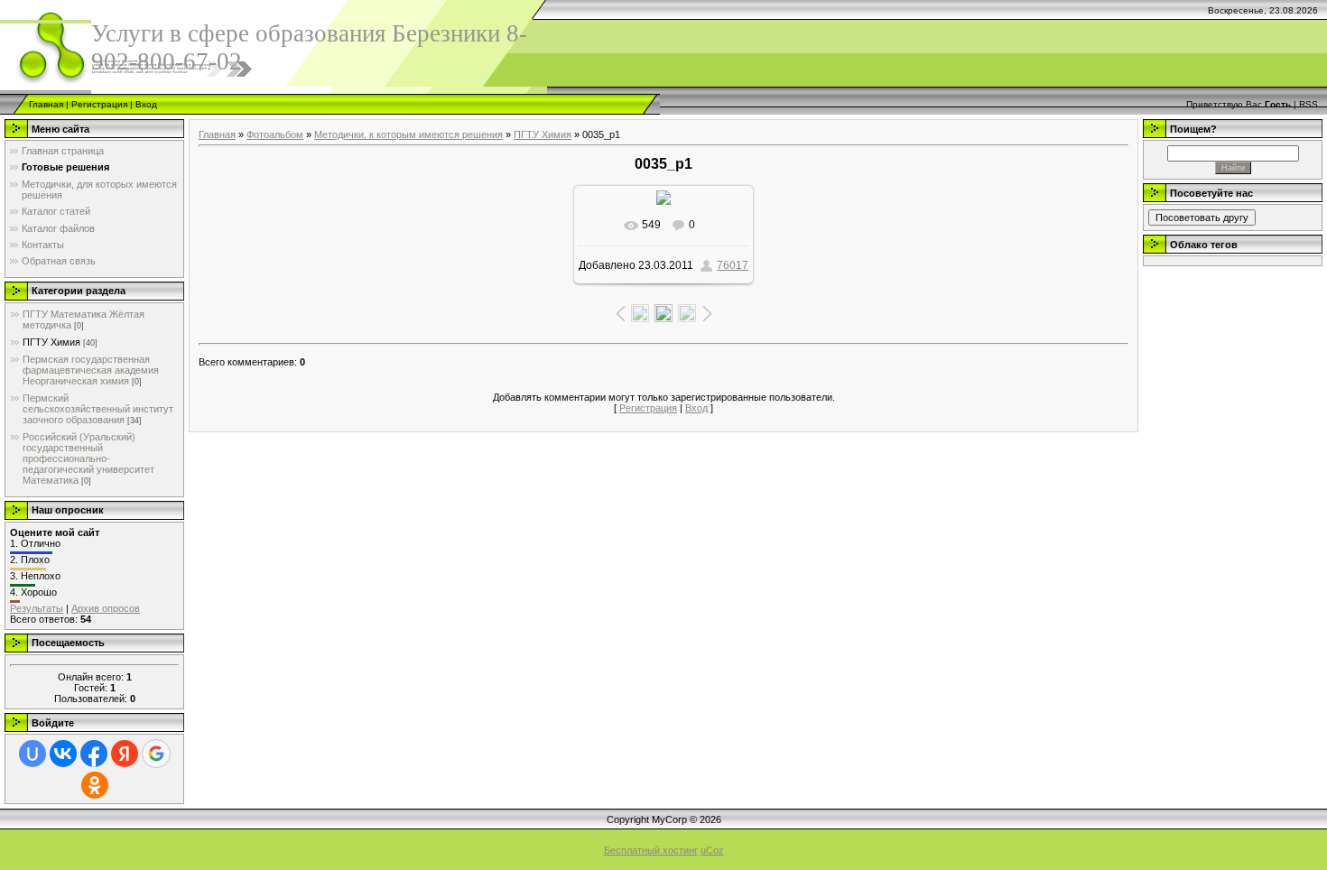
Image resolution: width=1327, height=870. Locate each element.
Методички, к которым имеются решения (408, 134)
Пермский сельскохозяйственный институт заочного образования (98, 409)
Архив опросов (105, 608)
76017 (732, 265)
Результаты (36, 608)
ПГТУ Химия (51, 342)
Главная (46, 104)
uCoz (712, 850)
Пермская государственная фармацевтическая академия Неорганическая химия (91, 370)
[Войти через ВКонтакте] (63, 753)
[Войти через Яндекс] (124, 753)
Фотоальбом (274, 134)
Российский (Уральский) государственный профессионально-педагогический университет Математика (88, 458)
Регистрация (99, 104)
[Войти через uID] (32, 753)
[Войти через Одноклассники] (94, 785)
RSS (1308, 104)
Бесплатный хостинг (651, 850)
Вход (146, 104)
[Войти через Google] (156, 753)
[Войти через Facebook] (93, 753)
